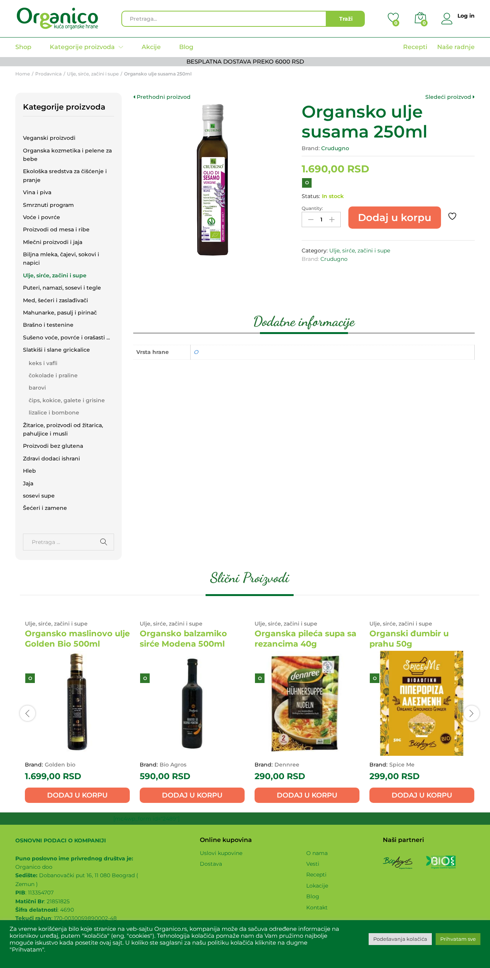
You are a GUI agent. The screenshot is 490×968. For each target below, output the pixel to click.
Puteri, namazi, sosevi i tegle (62, 287)
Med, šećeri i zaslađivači (55, 300)
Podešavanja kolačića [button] (400, 939)
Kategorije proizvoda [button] (82, 47)
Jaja (28, 483)
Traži (346, 18)
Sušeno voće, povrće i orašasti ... (66, 337)
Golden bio (60, 764)
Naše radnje (456, 47)
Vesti (312, 863)
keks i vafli (43, 363)
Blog (186, 47)
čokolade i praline (53, 375)
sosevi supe (39, 495)
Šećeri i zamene (45, 507)
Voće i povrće (41, 217)
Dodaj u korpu (394, 217)
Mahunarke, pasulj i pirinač (60, 312)
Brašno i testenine (48, 324)
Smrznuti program (48, 204)
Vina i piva (37, 192)
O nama (317, 853)
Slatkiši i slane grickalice (56, 349)
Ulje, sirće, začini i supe (359, 250)
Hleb (29, 470)
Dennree (286, 764)
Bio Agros (173, 764)
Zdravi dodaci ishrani (51, 458)
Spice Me (402, 764)
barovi (37, 387)
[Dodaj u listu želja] (453, 216)
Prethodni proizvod (163, 96)
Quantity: (312, 208)
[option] (77, 712)
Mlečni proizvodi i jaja (52, 242)
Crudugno (335, 148)
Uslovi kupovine (221, 853)
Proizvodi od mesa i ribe (56, 229)
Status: (311, 196)
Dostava (211, 863)
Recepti (415, 47)
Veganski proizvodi (49, 137)
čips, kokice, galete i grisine (67, 400)
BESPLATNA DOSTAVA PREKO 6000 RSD (245, 61)
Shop (23, 47)
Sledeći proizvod (449, 96)
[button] (77, 795)
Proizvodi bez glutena (53, 445)
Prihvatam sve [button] (458, 939)
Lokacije (317, 885)
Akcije (151, 47)
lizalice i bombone (54, 412)
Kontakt (317, 907)
